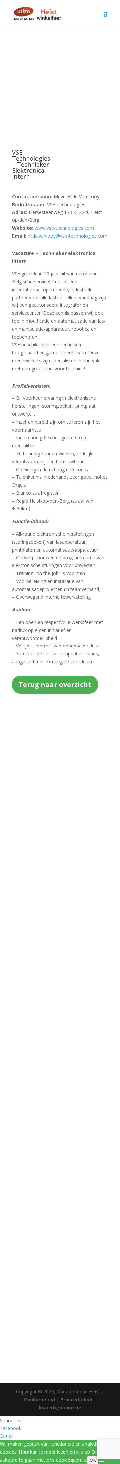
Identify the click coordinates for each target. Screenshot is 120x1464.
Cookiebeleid (39, 1399)
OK (93, 1460)
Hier (24, 1452)
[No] (101, 1462)
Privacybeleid (76, 1399)
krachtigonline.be (60, 1407)
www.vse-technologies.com (64, 228)
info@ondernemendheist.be (60, 951)
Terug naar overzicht (55, 684)
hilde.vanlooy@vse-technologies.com (67, 236)
